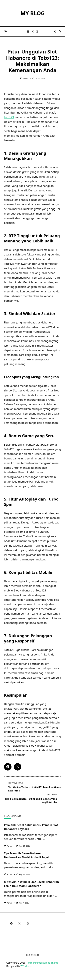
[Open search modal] (60, 31)
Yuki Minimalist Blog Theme (43, 962)
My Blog (32, 13)
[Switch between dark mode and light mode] (55, 31)
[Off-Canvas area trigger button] (5, 31)
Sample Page (32, 955)
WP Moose (26, 966)
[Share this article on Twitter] (17, 767)
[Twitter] (33, 31)
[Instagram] (37, 31)
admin (25, 78)
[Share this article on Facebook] (8, 767)
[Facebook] (28, 31)
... (44, 839)
